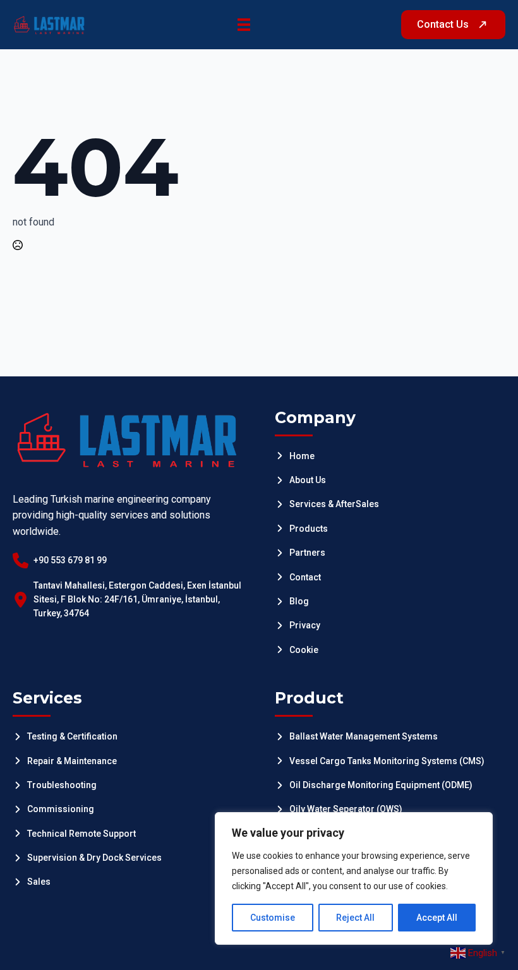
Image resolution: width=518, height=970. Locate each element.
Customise (272, 918)
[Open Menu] (244, 25)
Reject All (355, 918)
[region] (354, 878)
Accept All (436, 918)
